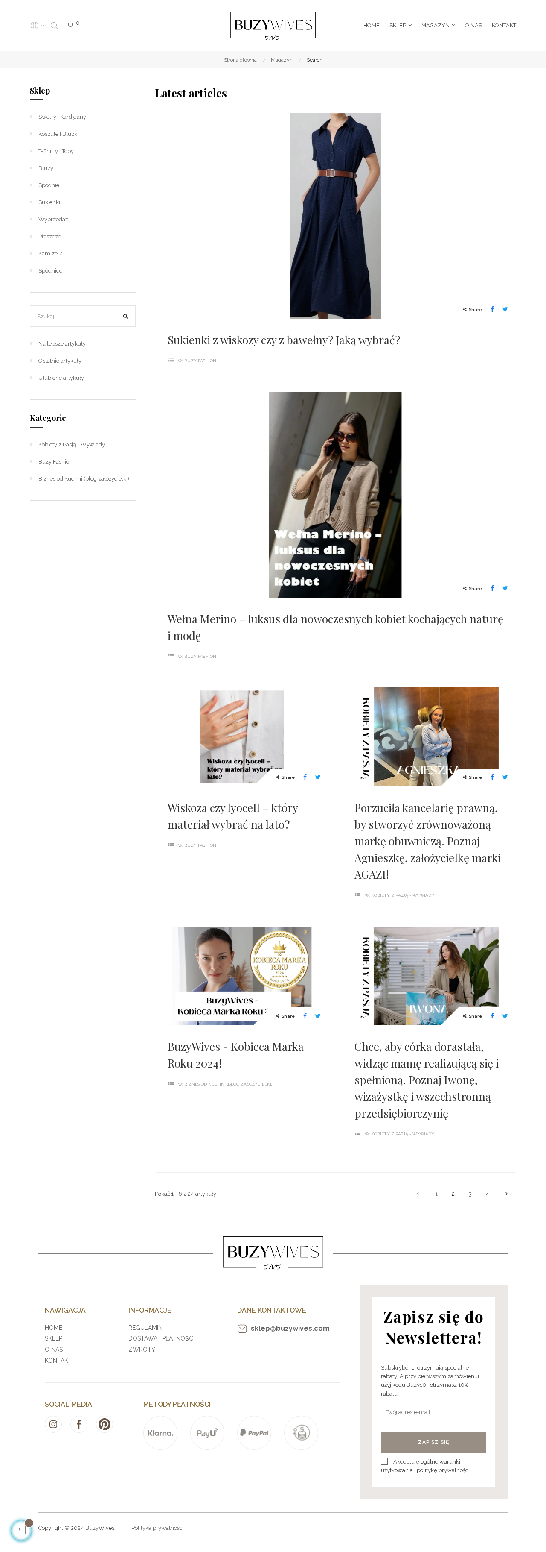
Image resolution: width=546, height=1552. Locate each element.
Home (53, 1327)
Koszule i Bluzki (58, 134)
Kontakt (58, 1360)
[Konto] (37, 25)
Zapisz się (433, 1442)
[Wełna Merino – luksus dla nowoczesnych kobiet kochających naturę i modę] (335, 494)
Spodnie (48, 185)
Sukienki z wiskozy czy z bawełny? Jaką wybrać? (284, 339)
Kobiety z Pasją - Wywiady (402, 895)
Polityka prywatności (157, 1528)
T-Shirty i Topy (56, 151)
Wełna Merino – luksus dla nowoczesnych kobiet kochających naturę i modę (335, 627)
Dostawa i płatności (161, 1338)
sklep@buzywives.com (290, 1328)
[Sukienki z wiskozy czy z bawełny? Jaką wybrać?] (335, 215)
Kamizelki (51, 253)
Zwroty (141, 1349)
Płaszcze (49, 236)
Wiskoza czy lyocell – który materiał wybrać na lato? (233, 816)
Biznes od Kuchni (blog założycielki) (228, 1084)
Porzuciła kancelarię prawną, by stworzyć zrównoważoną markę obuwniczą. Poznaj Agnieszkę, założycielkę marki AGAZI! (427, 841)
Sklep (40, 90)
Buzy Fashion (200, 360)
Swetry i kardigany (62, 117)
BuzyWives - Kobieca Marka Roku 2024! (236, 1055)
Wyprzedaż (53, 219)
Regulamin (145, 1327)
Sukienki (49, 202)
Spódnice (50, 270)
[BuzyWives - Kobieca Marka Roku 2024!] (242, 975)
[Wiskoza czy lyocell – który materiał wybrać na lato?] (242, 736)
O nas (54, 1349)
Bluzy (45, 168)
